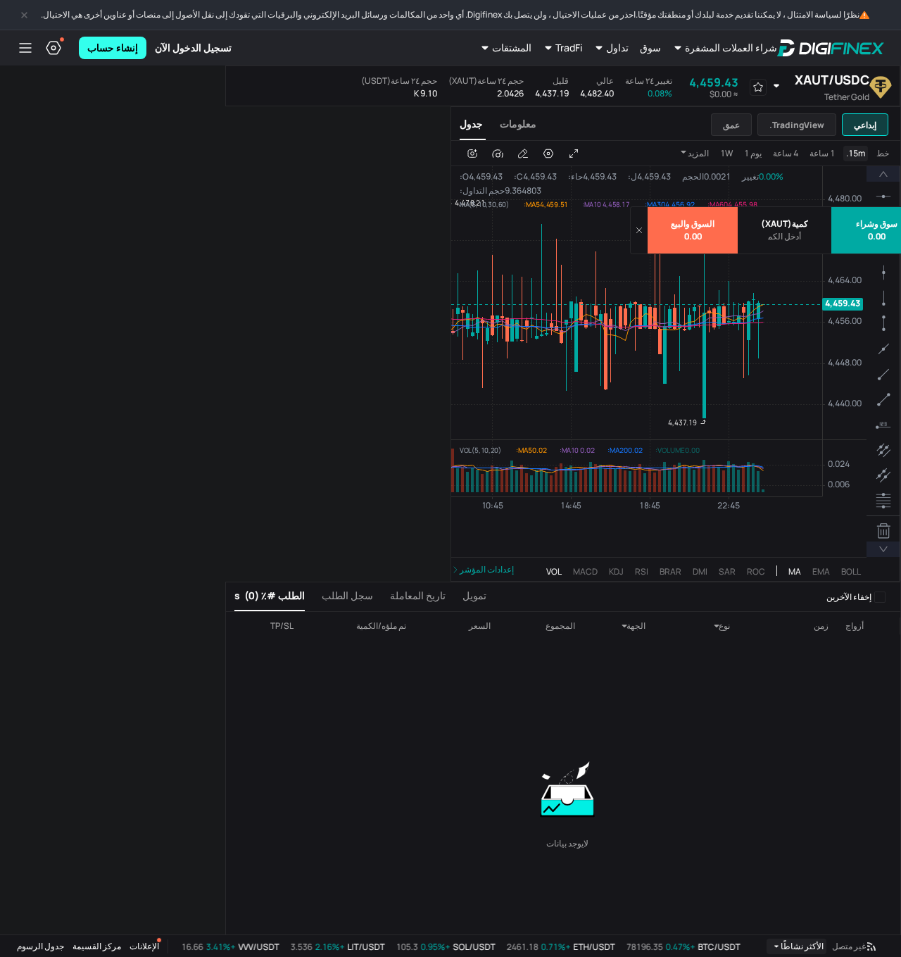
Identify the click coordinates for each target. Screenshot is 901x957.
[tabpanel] (675, 361)
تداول (617, 47)
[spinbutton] (784, 236)
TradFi (568, 47)
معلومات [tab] (518, 123)
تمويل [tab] (474, 595)
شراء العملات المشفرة (731, 47)
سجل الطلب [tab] (347, 595)
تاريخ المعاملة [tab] (418, 595)
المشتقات (511, 47)
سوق (650, 47)
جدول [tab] (471, 123)
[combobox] (706, 626)
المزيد (698, 153)
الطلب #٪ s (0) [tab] (269, 595)
